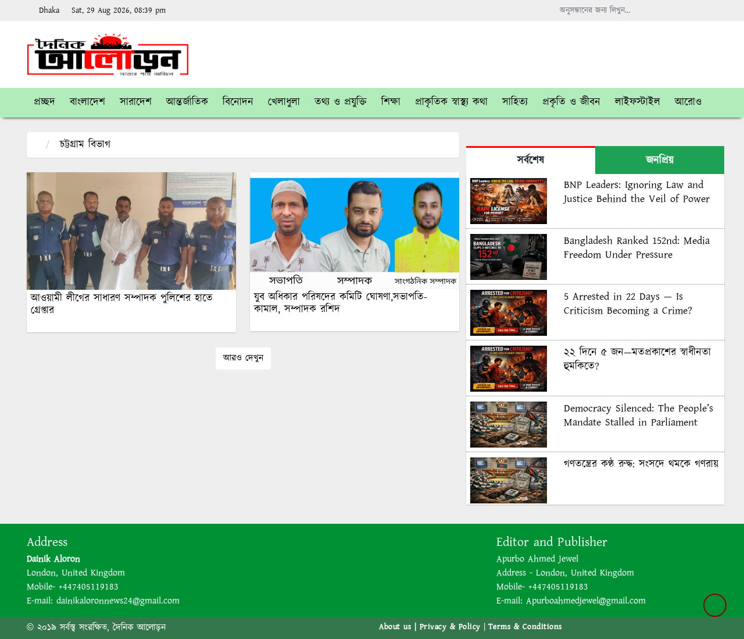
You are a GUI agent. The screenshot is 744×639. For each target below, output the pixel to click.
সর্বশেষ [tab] (530, 160)
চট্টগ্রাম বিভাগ (85, 144)
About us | (399, 627)
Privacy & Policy (450, 627)
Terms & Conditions (525, 627)
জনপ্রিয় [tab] (660, 160)
